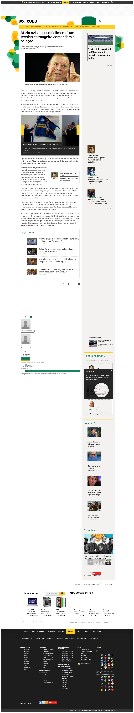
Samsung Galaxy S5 (28, 622)
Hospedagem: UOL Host (109, 710)
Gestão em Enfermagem (93, 622)
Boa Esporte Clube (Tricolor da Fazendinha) (105, 680)
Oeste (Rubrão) (102, 686)
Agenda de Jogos (48, 649)
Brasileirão (59, 638)
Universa (78, 2)
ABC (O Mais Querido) (102, 677)
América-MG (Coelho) (105, 677)
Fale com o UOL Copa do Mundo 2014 (84, 584)
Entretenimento (38, 632)
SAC (43, 2)
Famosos (86, 2)
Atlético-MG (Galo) (102, 655)
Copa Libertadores (67, 668)
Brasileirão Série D (67, 657)
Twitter (26, 355)
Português (65, 688)
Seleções (47, 27)
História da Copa (86, 659)
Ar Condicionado (40, 622)
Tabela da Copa (36, 27)
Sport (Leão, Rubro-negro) (108, 667)
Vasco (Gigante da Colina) (108, 689)
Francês (64, 682)
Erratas (98, 584)
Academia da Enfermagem (77, 622)
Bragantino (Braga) (108, 680)
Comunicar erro (74, 283)
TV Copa (76, 27)
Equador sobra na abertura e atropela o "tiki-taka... (98, 414)
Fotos (44, 665)
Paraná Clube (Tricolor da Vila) (105, 686)
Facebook (27, 354)
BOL (98, 2)
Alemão (64, 678)
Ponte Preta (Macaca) (108, 686)
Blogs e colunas (93, 355)
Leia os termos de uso (26, 374)
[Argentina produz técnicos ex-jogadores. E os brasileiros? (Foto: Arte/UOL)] (108, 564)
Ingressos (84, 653)
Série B (99, 673)
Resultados (46, 651)
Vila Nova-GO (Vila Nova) (112, 689)
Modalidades (25, 647)
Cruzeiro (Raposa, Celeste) (102, 661)
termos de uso (40, 362)
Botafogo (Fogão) (112, 655)
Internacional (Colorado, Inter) (108, 664)
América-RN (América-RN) (108, 677)
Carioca (45, 677)
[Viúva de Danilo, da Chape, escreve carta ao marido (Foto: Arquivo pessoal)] (102, 564)
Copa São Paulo (66, 661)
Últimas (26, 27)
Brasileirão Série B (67, 653)
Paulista (45, 675)
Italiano (64, 686)
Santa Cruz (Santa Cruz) (105, 689)
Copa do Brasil (69, 638)
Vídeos (45, 667)
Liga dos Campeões (67, 672)
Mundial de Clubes (67, 670)
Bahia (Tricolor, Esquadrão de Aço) (108, 655)
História (99, 27)
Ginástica (26, 657)
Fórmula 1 (27, 653)
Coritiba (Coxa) (108, 658)
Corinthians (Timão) (105, 658)
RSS (46, 702)
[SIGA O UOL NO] (97, 574)
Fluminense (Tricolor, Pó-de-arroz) (112, 661)
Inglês (64, 684)
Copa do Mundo (93, 638)
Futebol (26, 655)
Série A (99, 651)
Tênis (25, 665)
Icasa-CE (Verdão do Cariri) (105, 683)
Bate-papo (51, 2)
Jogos (87, 632)
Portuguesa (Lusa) (112, 686)
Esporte (65, 2)
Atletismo (26, 649)
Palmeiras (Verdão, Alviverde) (112, 664)
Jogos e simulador (86, 651)
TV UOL (92, 2)
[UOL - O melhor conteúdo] (23, 2)
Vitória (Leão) (112, 667)
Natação (26, 661)
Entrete (71, 2)
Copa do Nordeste (48, 682)
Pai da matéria (84, 27)
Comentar (25, 359)
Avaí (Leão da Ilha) (102, 680)
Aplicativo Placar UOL (49, 659)
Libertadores (50, 638)
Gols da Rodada (47, 655)
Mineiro (45, 679)
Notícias (58, 2)
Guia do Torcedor (66, 27)
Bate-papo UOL (98, 632)
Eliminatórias (85, 657)
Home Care (105, 622)
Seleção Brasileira (86, 663)
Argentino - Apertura (67, 676)
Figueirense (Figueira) (105, 661)
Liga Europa (65, 674)
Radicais (26, 663)
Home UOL (25, 632)
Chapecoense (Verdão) (102, 658)
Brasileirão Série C (67, 655)
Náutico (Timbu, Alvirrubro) (112, 683)
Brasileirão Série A (67, 651)
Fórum (45, 661)
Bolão (93, 27)
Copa (32, 21)
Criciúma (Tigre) (112, 658)
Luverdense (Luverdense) (102, 683)
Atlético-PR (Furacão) (105, 655)
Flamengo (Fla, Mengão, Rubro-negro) (108, 661)
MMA (25, 659)
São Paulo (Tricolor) (105, 667)
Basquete (26, 651)
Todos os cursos (106, 592)
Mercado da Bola (81, 638)
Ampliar (73, 117)
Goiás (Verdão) (102, 664)
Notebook (49, 622)
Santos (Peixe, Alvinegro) (102, 667)
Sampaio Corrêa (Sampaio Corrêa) (102, 689)
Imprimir (65, 283)
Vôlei (25, 669)
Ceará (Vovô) (112, 680)
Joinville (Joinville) (108, 683)
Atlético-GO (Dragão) (112, 677)
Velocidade (27, 667)
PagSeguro (105, 2)
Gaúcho (45, 680)
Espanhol (64, 680)
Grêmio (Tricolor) (105, 664)
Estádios (55, 27)
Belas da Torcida (48, 657)
